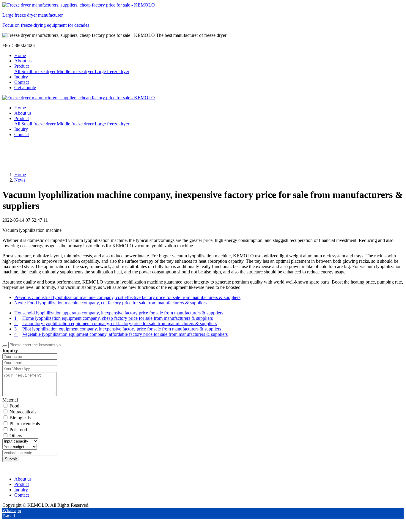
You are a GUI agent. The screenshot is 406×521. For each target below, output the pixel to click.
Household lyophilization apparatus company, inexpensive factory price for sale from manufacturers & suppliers (118, 312)
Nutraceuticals (23, 411)
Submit (11, 459)
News (19, 179)
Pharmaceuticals (25, 423)
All (17, 71)
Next (110, 302)
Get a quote (25, 87)
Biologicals (20, 417)
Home (20, 55)
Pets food (18, 429)
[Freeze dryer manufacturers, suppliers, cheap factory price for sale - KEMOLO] (203, 97)
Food (14, 405)
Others (16, 435)
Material (10, 399)
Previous (127, 297)
